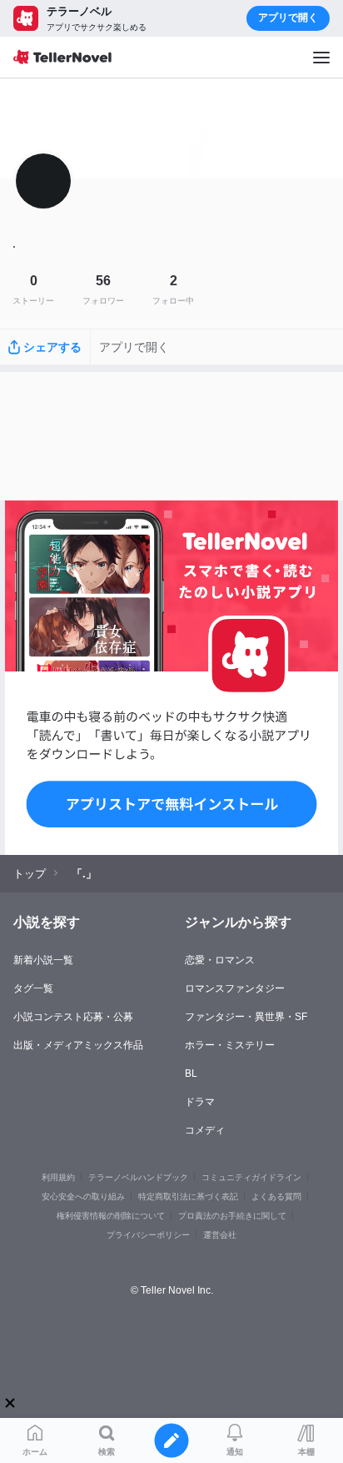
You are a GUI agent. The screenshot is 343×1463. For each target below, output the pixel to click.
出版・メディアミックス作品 (78, 1045)
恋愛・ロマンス (220, 960)
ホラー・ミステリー (230, 1045)
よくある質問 (276, 1196)
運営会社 (219, 1234)
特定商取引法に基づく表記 (188, 1196)
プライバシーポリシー (148, 1234)
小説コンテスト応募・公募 (73, 1017)
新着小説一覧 (43, 960)
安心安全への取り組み (83, 1196)
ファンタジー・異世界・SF (246, 1017)
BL (191, 1073)
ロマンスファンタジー (235, 988)
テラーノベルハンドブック (138, 1177)
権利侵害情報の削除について (111, 1215)
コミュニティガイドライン (251, 1177)
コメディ (205, 1130)
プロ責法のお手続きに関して (232, 1215)
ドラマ (200, 1102)
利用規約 (58, 1177)
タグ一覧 (33, 988)
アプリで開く (288, 17)
